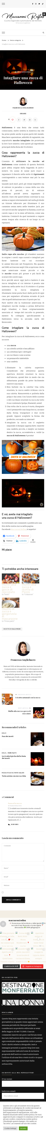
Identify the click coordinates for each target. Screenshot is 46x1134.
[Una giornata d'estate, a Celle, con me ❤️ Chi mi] (7, 939)
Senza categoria (23, 72)
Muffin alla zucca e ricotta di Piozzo (29, 588)
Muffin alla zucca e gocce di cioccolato (9, 588)
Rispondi (14, 824)
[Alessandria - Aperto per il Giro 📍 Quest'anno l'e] (7, 954)
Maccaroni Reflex (18, 529)
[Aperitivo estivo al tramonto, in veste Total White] (38, 939)
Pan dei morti (7, 736)
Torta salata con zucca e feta (14, 776)
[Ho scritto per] (23, 984)
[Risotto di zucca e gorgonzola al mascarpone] (10, 603)
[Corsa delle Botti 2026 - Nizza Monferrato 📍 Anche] (23, 939)
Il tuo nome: (7, 1079)
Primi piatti (12, 753)
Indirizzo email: (9, 1091)
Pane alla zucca (15, 803)
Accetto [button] (23, 1128)
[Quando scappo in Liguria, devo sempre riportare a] (38, 954)
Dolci (4, 733)
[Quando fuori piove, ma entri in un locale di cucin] (23, 954)
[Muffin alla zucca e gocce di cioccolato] (10, 578)
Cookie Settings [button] (10, 1128)
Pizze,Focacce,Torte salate (13, 773)
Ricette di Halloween (12, 629)
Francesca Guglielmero (23, 108)
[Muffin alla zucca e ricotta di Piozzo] (30, 578)
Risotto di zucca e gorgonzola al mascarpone (10, 614)
